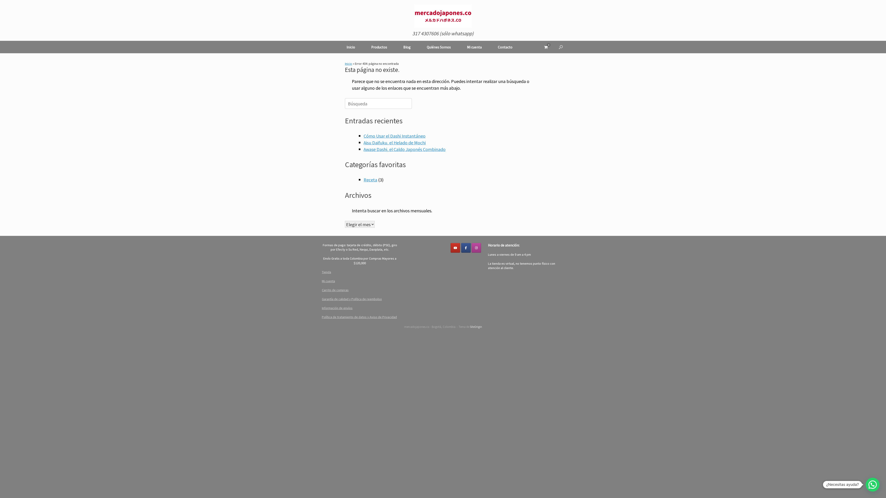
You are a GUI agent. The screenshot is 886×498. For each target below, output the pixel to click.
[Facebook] (466, 248)
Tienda (326, 272)
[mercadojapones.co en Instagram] (476, 248)
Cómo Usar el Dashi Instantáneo (394, 136)
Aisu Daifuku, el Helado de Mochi (395, 142)
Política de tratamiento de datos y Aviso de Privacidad (359, 317)
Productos (379, 47)
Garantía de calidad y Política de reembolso (352, 299)
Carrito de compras (335, 290)
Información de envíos (337, 308)
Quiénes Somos (439, 47)
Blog (407, 47)
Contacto (505, 47)
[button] (561, 47)
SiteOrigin (476, 327)
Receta (370, 180)
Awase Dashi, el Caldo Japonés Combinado (405, 149)
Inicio (351, 47)
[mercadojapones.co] (443, 16)
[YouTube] (455, 248)
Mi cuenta (474, 47)
